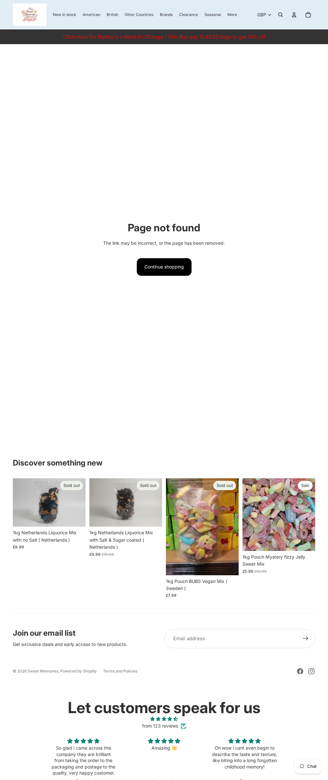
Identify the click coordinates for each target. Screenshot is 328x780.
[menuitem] (232, 14)
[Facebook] (300, 671)
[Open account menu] (294, 15)
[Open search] (281, 15)
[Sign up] (305, 638)
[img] (164, 718)
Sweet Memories (43, 671)
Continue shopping (164, 266)
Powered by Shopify (78, 671)
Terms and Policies (120, 671)
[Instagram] (311, 671)
